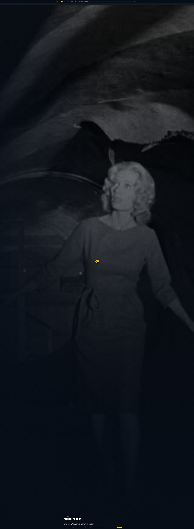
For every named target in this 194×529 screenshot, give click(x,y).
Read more (65, 525)
